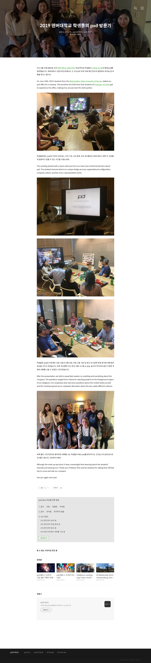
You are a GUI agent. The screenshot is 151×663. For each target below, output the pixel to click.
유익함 (55, 511)
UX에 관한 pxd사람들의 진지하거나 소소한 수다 (56, 605)
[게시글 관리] (48, 488)
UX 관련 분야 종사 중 (48, 528)
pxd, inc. (27, 652)
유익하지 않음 (58, 511)
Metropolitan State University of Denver (86, 81)
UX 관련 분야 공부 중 (48, 520)
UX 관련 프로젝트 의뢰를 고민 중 (52, 531)
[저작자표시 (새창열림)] (61, 488)
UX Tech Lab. (62, 652)
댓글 (39, 594)
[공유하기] (45, 488)
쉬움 (55, 506)
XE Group (50, 652)
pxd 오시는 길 (38, 652)
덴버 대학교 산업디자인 (66, 68)
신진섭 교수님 (97, 68)
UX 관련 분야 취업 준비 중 (50, 524)
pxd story (45, 602)
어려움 (62, 506)
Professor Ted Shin (102, 84)
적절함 (58, 506)
